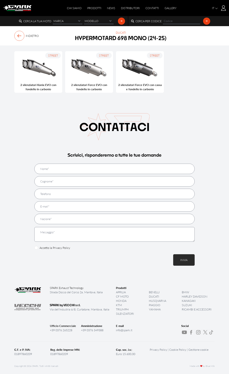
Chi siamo (74, 8)
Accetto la (55, 248)
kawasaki (189, 301)
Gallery (171, 8)
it (213, 8)
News (111, 8)
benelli (154, 292)
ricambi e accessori (196, 309)
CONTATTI (152, 8)
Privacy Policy (61, 248)
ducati (154, 296)
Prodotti (94, 8)
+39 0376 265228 (61, 330)
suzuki (187, 305)
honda (121, 301)
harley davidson (194, 296)
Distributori (130, 8)
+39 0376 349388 (92, 330)
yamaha (155, 309)
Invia (183, 260)
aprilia (121, 292)
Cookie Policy (177, 350)
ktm (119, 305)
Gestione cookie (198, 350)
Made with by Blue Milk (202, 366)
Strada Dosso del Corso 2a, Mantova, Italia (76, 292)
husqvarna (157, 301)
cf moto (122, 296)
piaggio (154, 305)
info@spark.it (124, 330)
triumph (122, 309)
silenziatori (125, 314)
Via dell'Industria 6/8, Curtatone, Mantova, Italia (79, 309)
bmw (185, 292)
